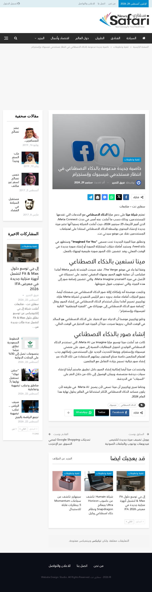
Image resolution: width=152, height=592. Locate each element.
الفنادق (115, 38)
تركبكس (96, 541)
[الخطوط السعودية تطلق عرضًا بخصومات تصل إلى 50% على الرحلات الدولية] (30, 343)
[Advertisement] (76, 79)
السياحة (131, 38)
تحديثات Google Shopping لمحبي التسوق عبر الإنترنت (69, 441)
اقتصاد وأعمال (60, 38)
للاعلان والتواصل (86, 4)
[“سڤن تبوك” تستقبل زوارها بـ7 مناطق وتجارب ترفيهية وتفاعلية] (30, 375)
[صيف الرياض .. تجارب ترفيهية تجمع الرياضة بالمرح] (30, 406)
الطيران (99, 38)
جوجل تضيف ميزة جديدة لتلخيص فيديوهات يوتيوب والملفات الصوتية (127, 441)
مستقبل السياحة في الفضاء (14, 205)
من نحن (112, 4)
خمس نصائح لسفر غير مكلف (13, 180)
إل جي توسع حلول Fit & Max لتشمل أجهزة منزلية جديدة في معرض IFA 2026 (24, 278)
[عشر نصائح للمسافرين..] (30, 132)
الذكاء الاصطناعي (128, 405)
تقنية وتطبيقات (132, 160)
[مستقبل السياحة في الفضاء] (30, 203)
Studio (63, 577)
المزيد (40, 38)
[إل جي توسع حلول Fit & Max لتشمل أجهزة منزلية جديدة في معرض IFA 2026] (131, 481)
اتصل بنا (101, 4)
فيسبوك (113, 405)
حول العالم (82, 38)
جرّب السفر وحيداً (15, 157)
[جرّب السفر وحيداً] (30, 158)
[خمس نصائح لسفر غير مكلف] (30, 179)
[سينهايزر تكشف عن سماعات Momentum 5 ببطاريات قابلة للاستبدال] (66, 481)
